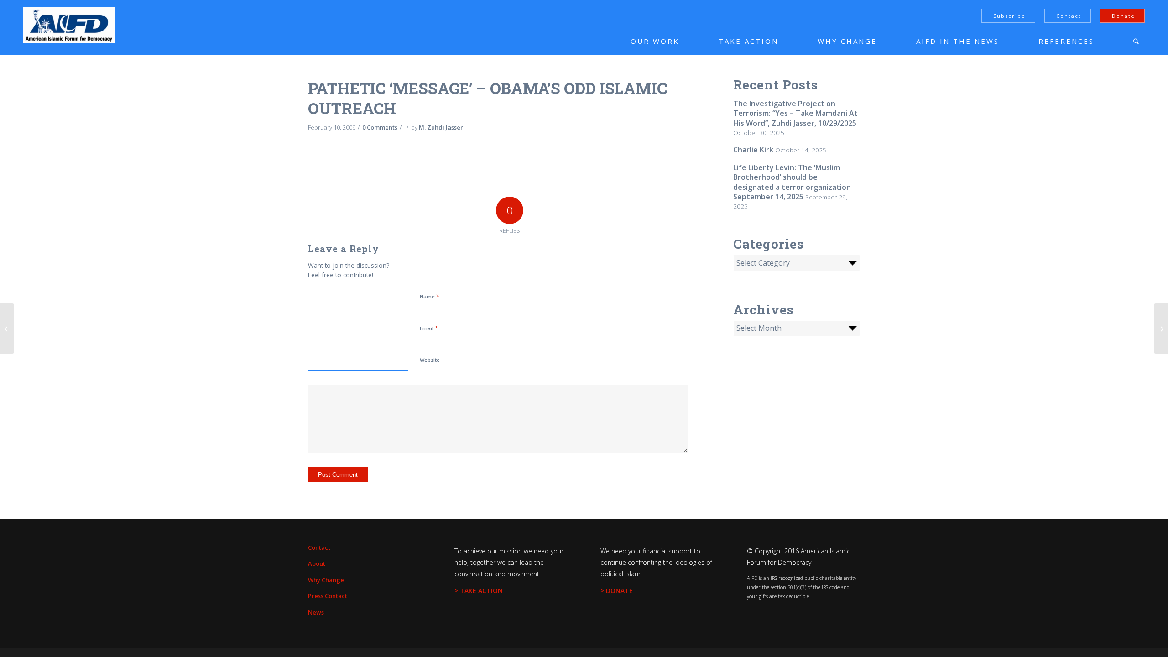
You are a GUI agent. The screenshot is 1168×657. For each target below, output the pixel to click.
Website (430, 359)
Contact (1068, 15)
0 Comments (379, 127)
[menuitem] (641, 41)
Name (429, 296)
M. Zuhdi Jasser (441, 127)
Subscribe (1009, 15)
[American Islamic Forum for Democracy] (69, 25)
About (316, 563)
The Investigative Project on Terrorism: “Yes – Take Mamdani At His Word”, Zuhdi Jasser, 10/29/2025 (795, 113)
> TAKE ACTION (478, 590)
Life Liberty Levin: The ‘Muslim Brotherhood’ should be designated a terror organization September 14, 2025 (792, 182)
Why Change (326, 580)
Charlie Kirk (753, 150)
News (316, 612)
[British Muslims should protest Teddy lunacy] (7, 328)
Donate (1123, 15)
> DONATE (616, 590)
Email (429, 328)
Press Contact (327, 596)
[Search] (1136, 41)
